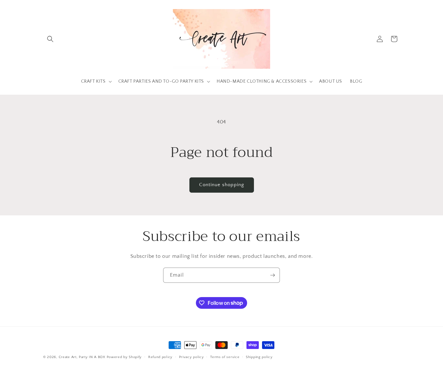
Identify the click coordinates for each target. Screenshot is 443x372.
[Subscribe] (272, 275)
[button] (50, 39)
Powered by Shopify (124, 357)
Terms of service (224, 357)
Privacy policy (191, 357)
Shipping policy (259, 357)
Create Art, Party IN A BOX (82, 357)
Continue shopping (221, 184)
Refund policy (160, 357)
